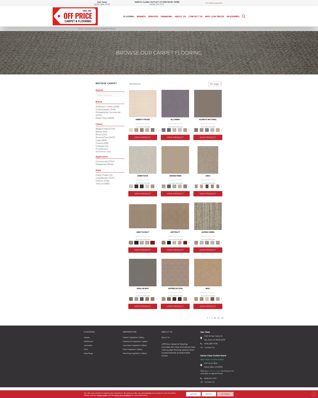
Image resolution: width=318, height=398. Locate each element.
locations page (214, 371)
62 (215, 318)
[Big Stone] (201, 299)
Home (80, 29)
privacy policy (102, 395)
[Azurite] (169, 130)
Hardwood (88, 341)
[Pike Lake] (207, 242)
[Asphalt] (143, 272)
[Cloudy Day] (174, 186)
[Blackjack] (136, 242)
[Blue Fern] (207, 130)
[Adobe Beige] (208, 160)
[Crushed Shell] (217, 299)
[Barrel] (208, 103)
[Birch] (207, 299)
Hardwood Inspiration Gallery (135, 341)
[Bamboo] (136, 130)
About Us (165, 337)
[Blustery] (212, 130)
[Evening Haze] (185, 186)
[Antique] (201, 186)
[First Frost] (147, 186)
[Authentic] (175, 160)
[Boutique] (217, 130)
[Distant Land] (152, 299)
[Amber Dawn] (208, 272)
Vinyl (86, 349)
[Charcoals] (136, 186)
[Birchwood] (143, 216)
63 (219, 318)
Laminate (88, 345)
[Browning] (179, 299)
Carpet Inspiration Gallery (133, 337)
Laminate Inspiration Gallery (135, 345)
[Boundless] (141, 130)
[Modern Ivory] (201, 242)
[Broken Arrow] (217, 186)
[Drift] (179, 186)
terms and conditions (123, 395)
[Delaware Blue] (152, 130)
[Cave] (212, 299)
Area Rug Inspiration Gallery (135, 353)
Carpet (96, 29)
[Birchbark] (179, 130)
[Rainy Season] (212, 242)
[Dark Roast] (141, 186)
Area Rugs (88, 353)
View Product (142, 137)
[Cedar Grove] (208, 216)
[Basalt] (174, 130)
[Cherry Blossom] (152, 242)
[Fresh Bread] (152, 186)
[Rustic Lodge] (217, 242)
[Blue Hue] (169, 186)
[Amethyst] (175, 103)
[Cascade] (141, 242)
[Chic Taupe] (147, 130)
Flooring (88, 29)
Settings (225, 394)
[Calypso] (136, 299)
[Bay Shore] (212, 186)
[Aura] (143, 103)
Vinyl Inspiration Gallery (133, 349)
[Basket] (201, 130)
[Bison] (174, 299)
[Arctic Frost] (169, 299)
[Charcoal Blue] (141, 299)
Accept (193, 394)
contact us (209, 347)
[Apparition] (207, 186)
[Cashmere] (147, 242)
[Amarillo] (175, 272)
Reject (208, 394)
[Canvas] (143, 160)
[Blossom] (185, 130)
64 (222, 318)
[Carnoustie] (185, 299)
